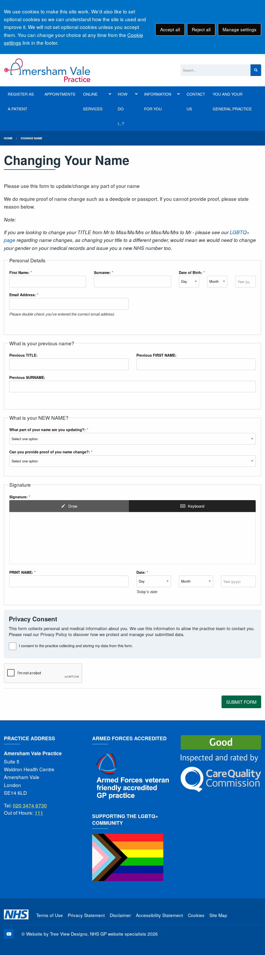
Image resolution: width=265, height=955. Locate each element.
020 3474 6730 (30, 805)
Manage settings (239, 29)
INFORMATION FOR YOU (157, 101)
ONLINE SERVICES (92, 101)
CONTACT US (196, 101)
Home (8, 138)
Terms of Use (49, 915)
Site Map (218, 915)
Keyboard (196, 506)
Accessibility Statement (159, 915)
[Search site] (256, 70)
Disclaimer (120, 915)
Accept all (170, 29)
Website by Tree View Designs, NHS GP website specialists (86, 933)
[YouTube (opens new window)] (9, 934)
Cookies (196, 915)
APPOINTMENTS (60, 94)
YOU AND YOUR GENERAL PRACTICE (232, 101)
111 (39, 812)
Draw (72, 506)
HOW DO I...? (122, 108)
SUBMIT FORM (241, 702)
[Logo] (47, 70)
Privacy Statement (86, 915)
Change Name (31, 138)
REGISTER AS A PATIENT (21, 101)
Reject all (201, 29)
